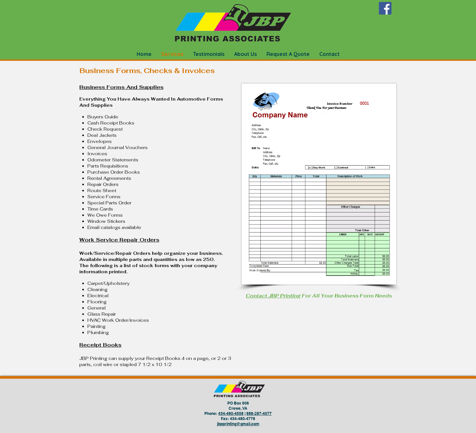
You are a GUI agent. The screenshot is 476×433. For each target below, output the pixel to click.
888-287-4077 (259, 413)
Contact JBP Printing (273, 296)
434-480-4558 (231, 413)
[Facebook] (385, 8)
